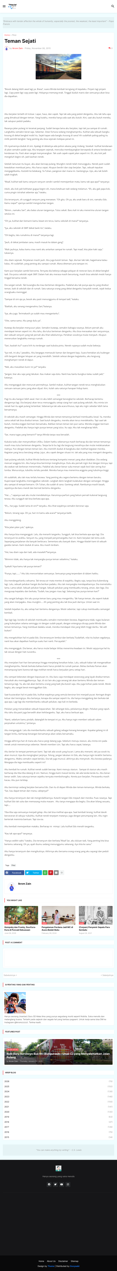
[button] (4, 6)
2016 (58, 1132)
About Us (51, 1261)
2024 (58, 1091)
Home (7, 35)
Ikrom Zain (24, 883)
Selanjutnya (107, 975)
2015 (58, 1137)
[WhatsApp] (45, 872)
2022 (58, 1101)
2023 (58, 1096)
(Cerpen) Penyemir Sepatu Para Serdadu (94, 928)
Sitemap (74, 1261)
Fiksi (14, 35)
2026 (58, 1081)
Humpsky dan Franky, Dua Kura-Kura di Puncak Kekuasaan (20, 928)
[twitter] (55, 1184)
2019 (58, 1117)
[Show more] (61, 872)
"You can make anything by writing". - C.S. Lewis (58, 1150)
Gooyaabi (74, 1266)
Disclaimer (63, 1261)
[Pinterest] (50, 872)
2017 (58, 1127)
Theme (51, 1266)
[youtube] (61, 1184)
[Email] (56, 872)
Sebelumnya (9, 975)
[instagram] (67, 1184)
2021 (58, 1106)
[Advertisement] (58, 1218)
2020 (58, 1112)
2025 (58, 1086)
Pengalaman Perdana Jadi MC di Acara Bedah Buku (57, 928)
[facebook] (49, 1184)
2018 (58, 1122)
